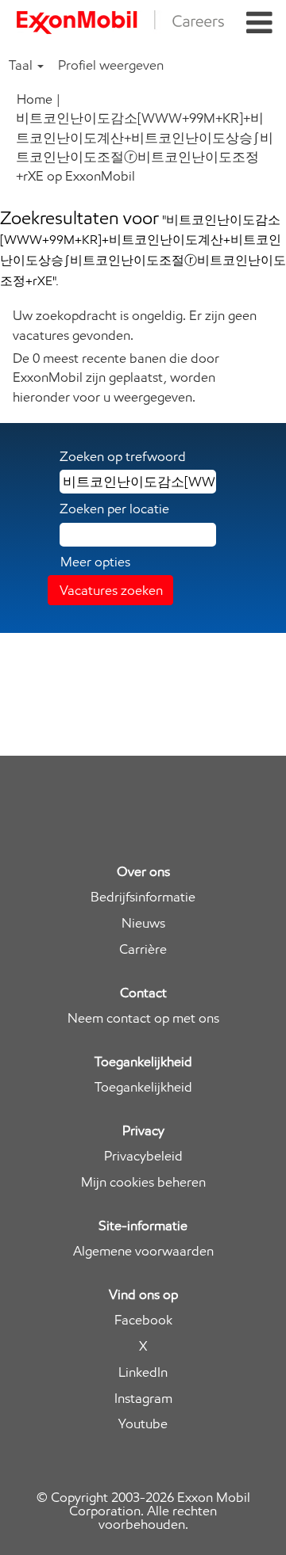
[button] (259, 23)
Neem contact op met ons (143, 1018)
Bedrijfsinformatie (143, 897)
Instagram (143, 1398)
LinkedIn (143, 1372)
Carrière (143, 949)
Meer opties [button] (95, 562)
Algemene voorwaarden (143, 1251)
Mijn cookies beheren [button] (143, 1182)
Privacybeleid (143, 1156)
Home (34, 99)
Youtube (143, 1423)
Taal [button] (22, 65)
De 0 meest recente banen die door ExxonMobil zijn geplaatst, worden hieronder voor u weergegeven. (116, 377)
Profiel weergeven (111, 65)
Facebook (143, 1320)
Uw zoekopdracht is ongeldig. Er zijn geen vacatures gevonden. (135, 324)
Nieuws (143, 923)
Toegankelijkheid (143, 1087)
